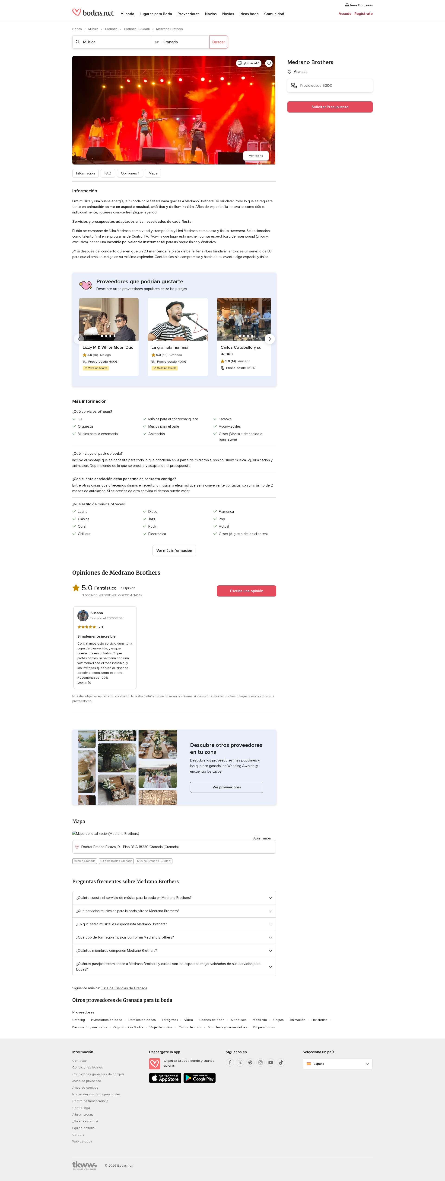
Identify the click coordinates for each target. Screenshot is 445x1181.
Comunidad (274, 14)
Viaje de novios (161, 1027)
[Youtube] (271, 1062)
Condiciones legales (87, 1067)
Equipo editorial (83, 1128)
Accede (345, 13)
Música (93, 29)
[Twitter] (240, 1062)
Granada (111, 29)
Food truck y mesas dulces (227, 1027)
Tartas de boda (190, 1027)
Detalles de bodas (142, 1020)
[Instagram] (260, 1062)
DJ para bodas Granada (116, 861)
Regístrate (363, 13)
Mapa (153, 173)
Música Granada (84, 861)
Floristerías (319, 1020)
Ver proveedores (227, 787)
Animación (297, 1020)
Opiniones (130, 173)
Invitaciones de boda (106, 1020)
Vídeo (188, 1020)
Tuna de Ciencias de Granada (124, 988)
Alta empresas (82, 1114)
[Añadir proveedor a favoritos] (269, 63)
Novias (211, 14)
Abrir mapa (262, 838)
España (319, 1064)
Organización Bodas (128, 1027)
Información (85, 173)
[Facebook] (230, 1062)
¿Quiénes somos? (85, 1121)
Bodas (77, 29)
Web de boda (82, 1141)
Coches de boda (211, 1020)
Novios (228, 14)
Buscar (218, 42)
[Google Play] (199, 1082)
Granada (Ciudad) (137, 29)
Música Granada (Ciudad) (154, 861)
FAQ (108, 173)
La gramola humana (170, 347)
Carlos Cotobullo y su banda (241, 350)
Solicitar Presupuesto (330, 107)
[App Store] (165, 1082)
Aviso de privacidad (86, 1081)
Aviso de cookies (85, 1088)
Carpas (278, 1020)
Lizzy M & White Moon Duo (108, 347)
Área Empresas (361, 5)
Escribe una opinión (246, 591)
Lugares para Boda (156, 14)
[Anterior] (79, 339)
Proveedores (189, 14)
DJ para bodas (264, 1027)
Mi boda (127, 14)
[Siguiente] (270, 339)
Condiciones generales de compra (98, 1074)
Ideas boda (249, 14)
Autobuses (239, 1020)
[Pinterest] (250, 1062)
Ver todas (256, 156)
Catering (78, 1020)
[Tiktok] (281, 1062)
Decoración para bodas (89, 1027)
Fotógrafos (170, 1020)
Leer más (84, 682)
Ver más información (174, 550)
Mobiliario (260, 1020)
